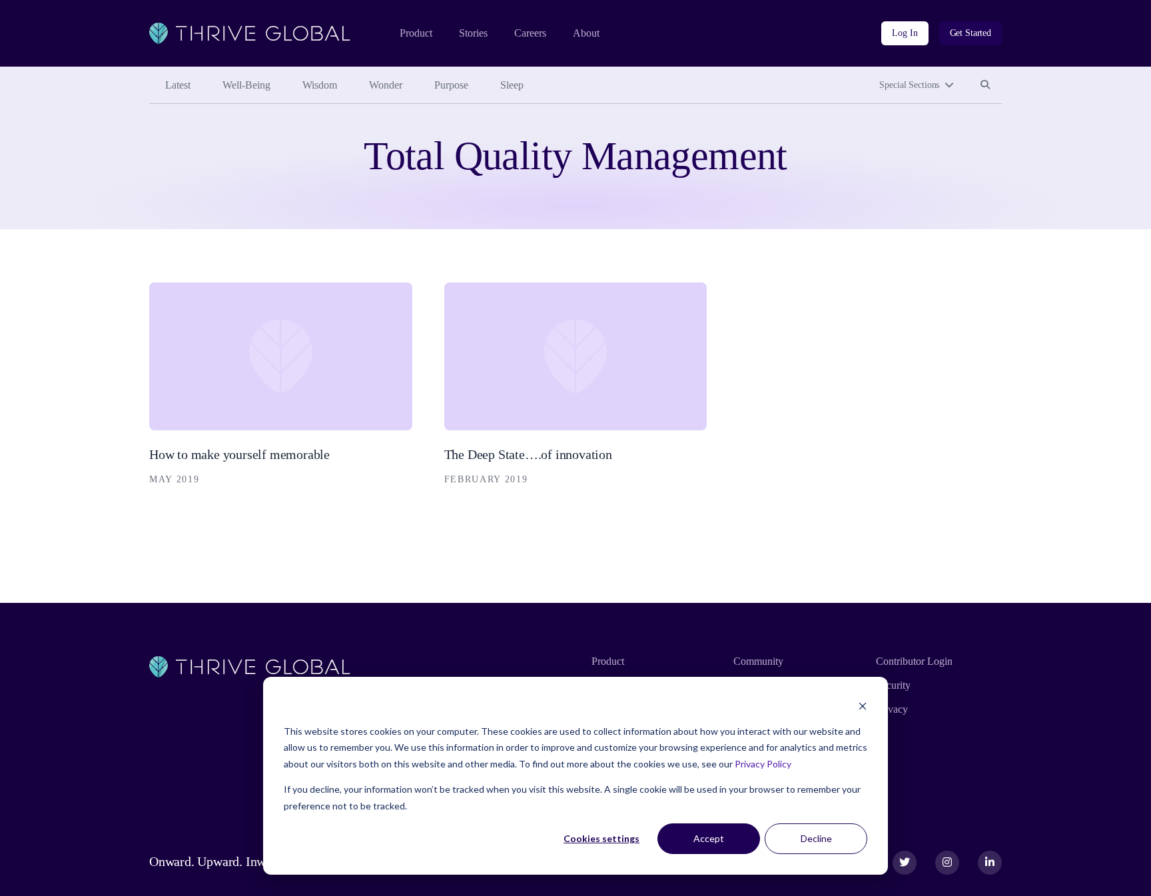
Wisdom (319, 85)
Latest (178, 85)
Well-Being (246, 85)
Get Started (970, 33)
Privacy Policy (763, 763)
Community (758, 661)
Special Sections (909, 85)
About (586, 33)
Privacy (892, 709)
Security (893, 685)
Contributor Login (914, 661)
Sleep (512, 85)
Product (416, 33)
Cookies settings (601, 838)
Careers (530, 33)
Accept (708, 838)
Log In (904, 33)
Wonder (385, 85)
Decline (816, 838)
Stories (473, 33)
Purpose (451, 85)
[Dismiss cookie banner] (862, 705)
